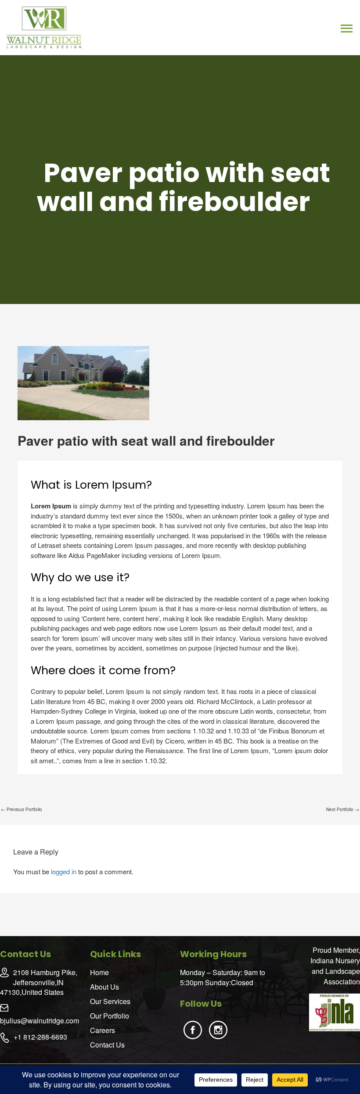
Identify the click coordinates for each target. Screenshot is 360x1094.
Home (99, 972)
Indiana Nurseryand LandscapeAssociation (335, 971)
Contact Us (107, 1045)
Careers (102, 1030)
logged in (63, 871)
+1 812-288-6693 (40, 1037)
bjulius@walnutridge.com (39, 1020)
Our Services (110, 1001)
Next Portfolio (342, 809)
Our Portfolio (109, 1016)
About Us (104, 987)
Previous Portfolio (21, 809)
